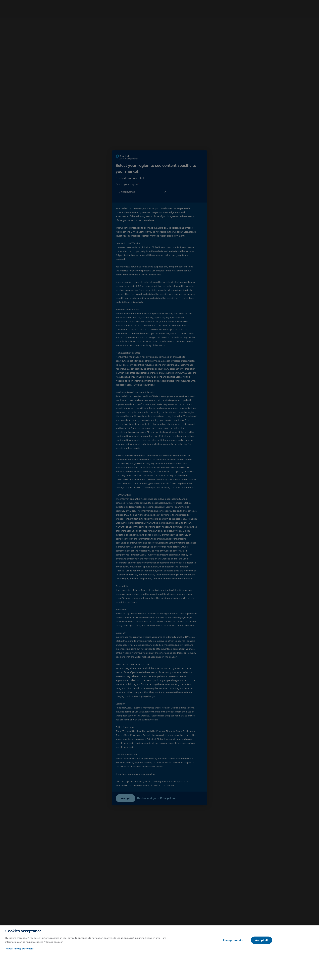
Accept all (261, 940)
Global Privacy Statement (20, 948)
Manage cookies (233, 940)
